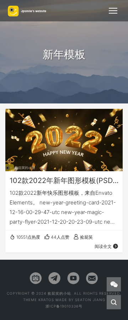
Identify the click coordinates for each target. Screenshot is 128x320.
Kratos (46, 300)
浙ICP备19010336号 (64, 306)
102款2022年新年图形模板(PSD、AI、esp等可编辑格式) (64, 180)
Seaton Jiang (90, 300)
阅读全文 (103, 246)
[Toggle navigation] (113, 11)
